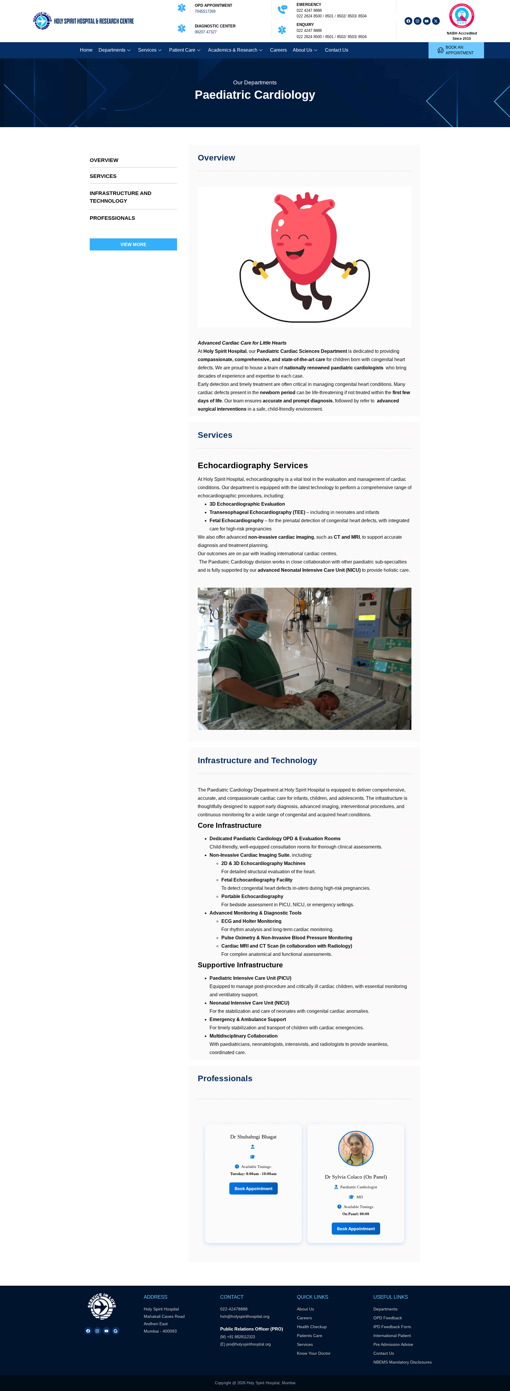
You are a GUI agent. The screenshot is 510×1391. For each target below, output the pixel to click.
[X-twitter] (436, 21)
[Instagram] (417, 21)
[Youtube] (427, 21)
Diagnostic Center (215, 26)
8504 (362, 16)
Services (147, 50)
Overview (104, 160)
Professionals (112, 218)
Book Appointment (253, 1188)
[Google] (116, 1331)
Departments (112, 50)
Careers (278, 50)
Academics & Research (232, 50)
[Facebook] (408, 21)
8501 (329, 16)
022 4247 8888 (309, 10)
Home (86, 50)
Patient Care (182, 50)
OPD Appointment (213, 5)
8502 (341, 16)
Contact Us (336, 50)
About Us (302, 50)
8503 (352, 16)
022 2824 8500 (309, 16)
